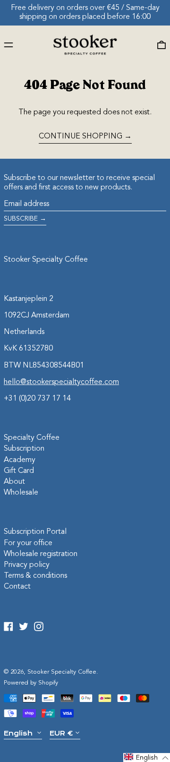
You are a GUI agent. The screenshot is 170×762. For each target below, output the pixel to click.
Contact (17, 587)
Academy (19, 460)
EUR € (61, 733)
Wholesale (21, 493)
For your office (28, 543)
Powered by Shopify (31, 683)
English (19, 733)
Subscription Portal (35, 532)
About (14, 482)
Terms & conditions (35, 576)
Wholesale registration (40, 554)
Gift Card (19, 471)
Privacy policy (27, 565)
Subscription (24, 449)
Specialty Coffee (32, 438)
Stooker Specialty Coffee (46, 260)
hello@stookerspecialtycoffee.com (61, 382)
